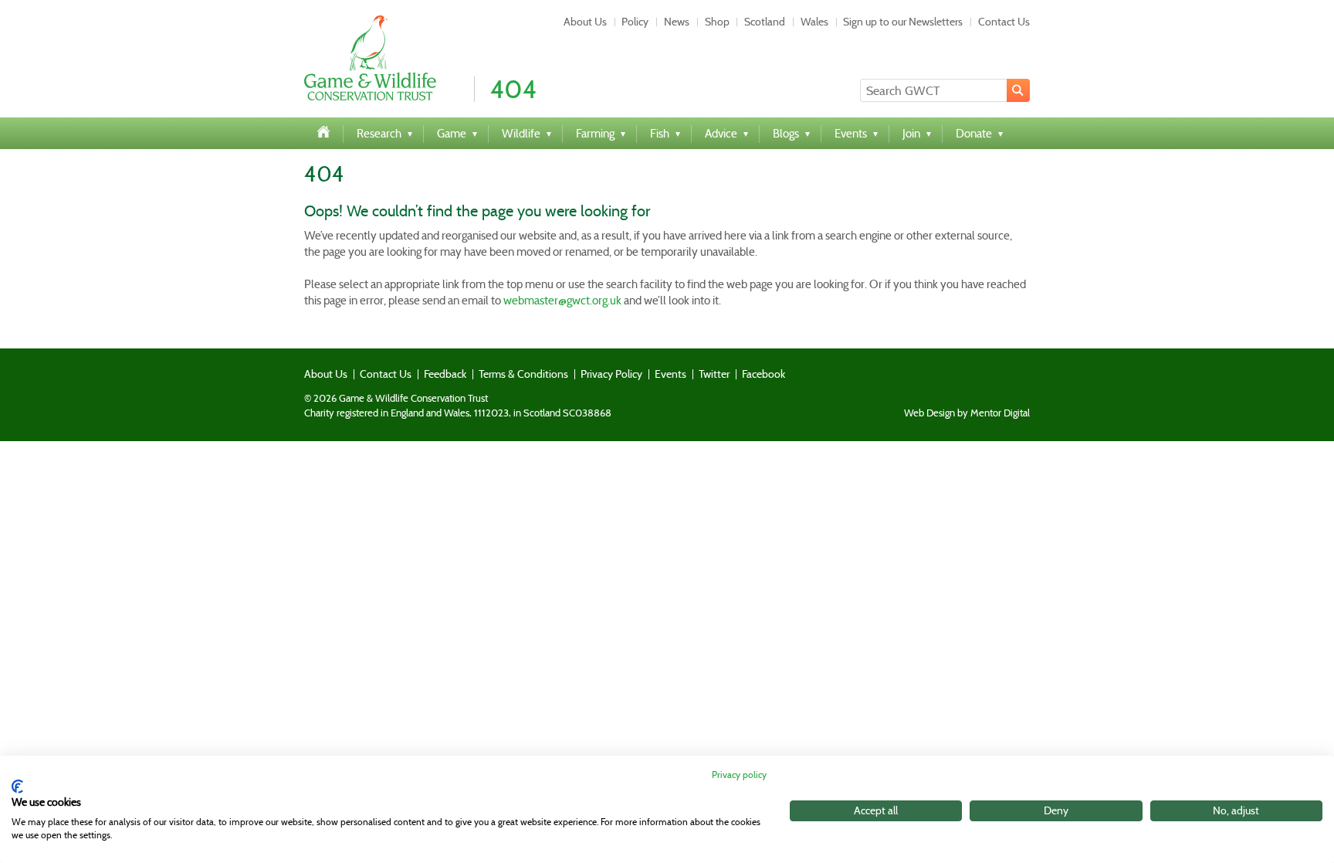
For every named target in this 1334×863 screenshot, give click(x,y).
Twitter (714, 374)
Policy (634, 22)
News (676, 22)
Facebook (763, 374)
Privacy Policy (611, 374)
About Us (585, 22)
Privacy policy (739, 774)
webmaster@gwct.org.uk (562, 300)
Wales (814, 22)
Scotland (764, 22)
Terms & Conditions (523, 374)
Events (670, 374)
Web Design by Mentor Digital (967, 413)
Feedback (445, 374)
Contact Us (1004, 22)
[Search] (1018, 90)
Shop (717, 22)
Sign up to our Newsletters (903, 22)
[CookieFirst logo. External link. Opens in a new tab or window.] (17, 786)
